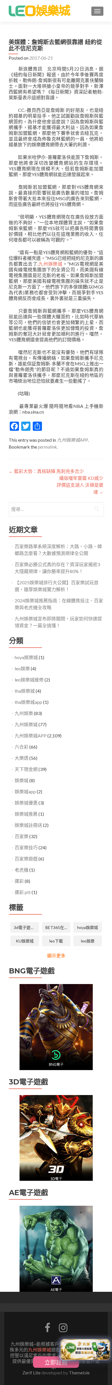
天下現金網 (26, 769)
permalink (47, 446)
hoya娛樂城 (26, 657)
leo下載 (56, 940)
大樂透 (21, 758)
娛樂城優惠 (26, 802)
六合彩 (21, 746)
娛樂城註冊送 (28, 825)
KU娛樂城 (25, 940)
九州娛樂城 (50, 263)
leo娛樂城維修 (29, 679)
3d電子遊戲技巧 (26, 927)
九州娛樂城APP (72, 440)
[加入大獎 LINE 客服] (85, 1349)
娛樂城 (21, 780)
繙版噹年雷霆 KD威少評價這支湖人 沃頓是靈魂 (80, 484)
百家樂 (21, 836)
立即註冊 (55, 1362)
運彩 (19, 881)
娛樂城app (25, 791)
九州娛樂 (24, 713)
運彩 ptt (23, 892)
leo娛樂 (22, 668)
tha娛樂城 (25, 691)
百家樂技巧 (26, 847)
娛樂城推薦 (26, 814)
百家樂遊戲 (26, 858)
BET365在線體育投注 (58, 927)
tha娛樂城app (28, 702)
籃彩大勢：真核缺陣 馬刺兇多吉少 (46, 471)
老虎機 (21, 869)
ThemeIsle (79, 1372)
